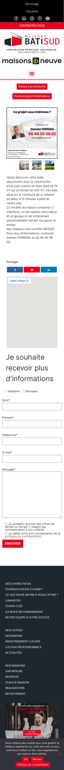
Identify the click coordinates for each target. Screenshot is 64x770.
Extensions (13, 636)
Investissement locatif (22, 641)
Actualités (13, 653)
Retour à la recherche (32, 86)
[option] (32, 133)
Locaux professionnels (23, 647)
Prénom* (8, 417)
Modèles (12, 677)
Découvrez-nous (18, 584)
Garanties (13, 601)
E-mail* (7, 452)
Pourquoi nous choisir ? (24, 589)
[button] (32, 74)
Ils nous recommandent (24, 612)
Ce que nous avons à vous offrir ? (31, 595)
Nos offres (14, 630)
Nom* (6, 400)
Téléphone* (9, 434)
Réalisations (15, 688)
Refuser (37, 759)
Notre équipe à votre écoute (27, 617)
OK (25, 759)
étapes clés (13, 606)
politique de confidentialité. (23, 536)
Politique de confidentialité (32, 764)
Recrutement (15, 694)
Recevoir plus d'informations (32, 96)
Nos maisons (15, 666)
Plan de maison (17, 682)
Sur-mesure (14, 671)
